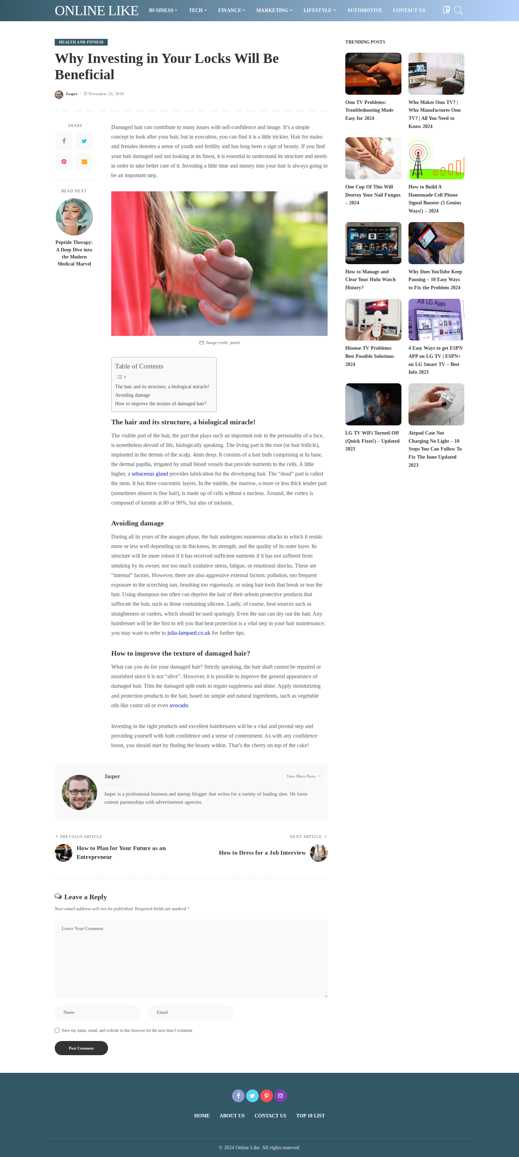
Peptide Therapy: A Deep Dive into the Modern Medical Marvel (74, 253)
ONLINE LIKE (96, 10)
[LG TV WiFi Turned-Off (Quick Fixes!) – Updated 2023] (373, 404)
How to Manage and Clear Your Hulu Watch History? (370, 279)
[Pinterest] (63, 161)
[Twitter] (84, 141)
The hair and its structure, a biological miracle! (162, 386)
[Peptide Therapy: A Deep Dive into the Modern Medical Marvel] (74, 217)
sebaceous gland (150, 474)
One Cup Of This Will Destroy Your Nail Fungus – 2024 (372, 194)
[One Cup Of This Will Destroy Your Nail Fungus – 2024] (373, 158)
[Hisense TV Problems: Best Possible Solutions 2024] (373, 320)
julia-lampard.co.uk (188, 633)
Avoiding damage (132, 395)
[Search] (458, 10)
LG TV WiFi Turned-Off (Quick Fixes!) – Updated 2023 (372, 441)
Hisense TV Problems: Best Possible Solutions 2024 (369, 356)
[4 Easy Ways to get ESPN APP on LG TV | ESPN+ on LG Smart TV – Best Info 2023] (436, 320)
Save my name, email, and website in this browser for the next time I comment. (127, 1030)
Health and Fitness (81, 42)
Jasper (72, 94)
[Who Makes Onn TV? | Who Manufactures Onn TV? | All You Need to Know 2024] (436, 74)
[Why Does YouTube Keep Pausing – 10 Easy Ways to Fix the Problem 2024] (436, 243)
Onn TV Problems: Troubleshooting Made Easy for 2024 (369, 110)
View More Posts (301, 776)
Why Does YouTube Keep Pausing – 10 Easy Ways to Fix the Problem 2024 (435, 279)
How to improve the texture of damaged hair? (161, 403)
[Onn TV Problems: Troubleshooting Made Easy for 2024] (373, 74)
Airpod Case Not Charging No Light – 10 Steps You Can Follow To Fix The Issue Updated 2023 (435, 449)
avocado (178, 705)
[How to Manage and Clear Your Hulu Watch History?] (373, 243)
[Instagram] (280, 1095)
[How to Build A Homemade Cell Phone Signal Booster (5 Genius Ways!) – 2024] (436, 158)
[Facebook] (63, 141)
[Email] (84, 161)
